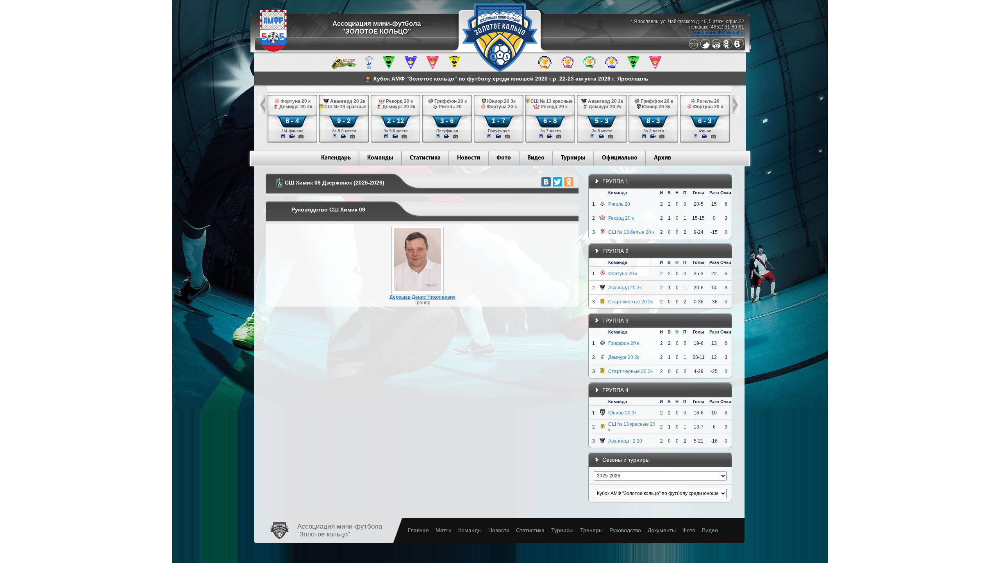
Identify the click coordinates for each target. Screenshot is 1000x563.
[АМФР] (273, 50)
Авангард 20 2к (624, 287)
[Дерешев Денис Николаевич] (417, 289)
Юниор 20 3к (622, 413)
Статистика (425, 158)
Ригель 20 (619, 204)
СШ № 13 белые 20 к (631, 232)
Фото (503, 158)
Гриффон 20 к (623, 343)
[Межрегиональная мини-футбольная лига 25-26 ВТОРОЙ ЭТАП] (344, 67)
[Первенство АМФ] (369, 67)
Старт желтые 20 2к (630, 302)
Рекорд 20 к (621, 218)
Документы (662, 530)
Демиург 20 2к (623, 357)
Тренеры (591, 530)
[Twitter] (705, 47)
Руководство (625, 530)
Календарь (336, 158)
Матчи (444, 530)
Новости (468, 158)
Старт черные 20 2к (630, 371)
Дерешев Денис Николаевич (422, 297)
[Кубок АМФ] (544, 67)
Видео (536, 158)
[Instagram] (716, 47)
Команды (380, 158)
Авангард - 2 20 (625, 441)
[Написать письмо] (694, 47)
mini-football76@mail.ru (718, 32)
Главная (418, 530)
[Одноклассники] (728, 47)
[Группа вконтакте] (739, 47)
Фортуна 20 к (622, 273)
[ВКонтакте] (546, 181)
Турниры (573, 158)
